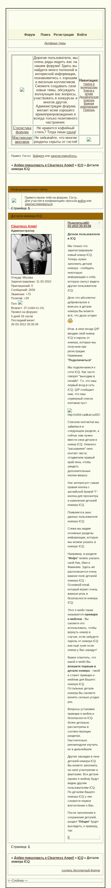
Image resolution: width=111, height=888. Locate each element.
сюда (71, 132)
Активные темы (55, 43)
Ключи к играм (89, 92)
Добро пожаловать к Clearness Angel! (44, 165)
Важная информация (89, 105)
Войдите (38, 155)
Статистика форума (22, 130)
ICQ (80, 165)
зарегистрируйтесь (64, 155)
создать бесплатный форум (81, 870)
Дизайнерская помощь (89, 98)
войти (82, 200)
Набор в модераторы (89, 85)
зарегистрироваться (39, 204)
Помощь (89, 109)
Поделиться (76, 222)
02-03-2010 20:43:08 (79, 224)
